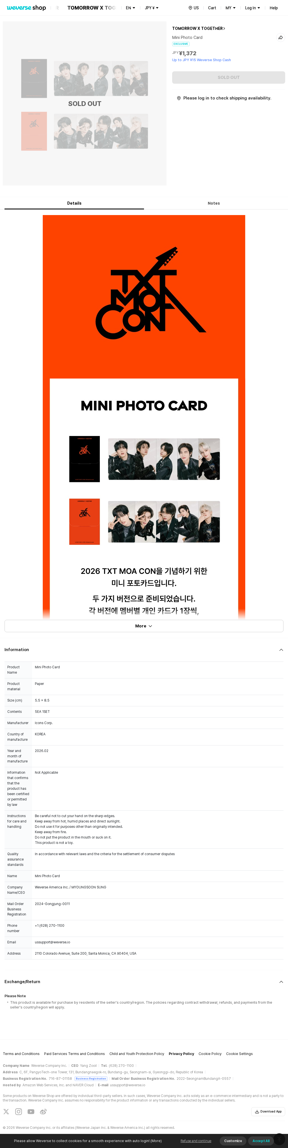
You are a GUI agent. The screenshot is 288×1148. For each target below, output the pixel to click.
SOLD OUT (229, 77)
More (140, 626)
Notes (214, 203)
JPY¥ (149, 8)
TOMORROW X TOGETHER (197, 28)
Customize (233, 1141)
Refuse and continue (196, 1141)
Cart (212, 8)
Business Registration (91, 1078)
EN (128, 8)
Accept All (261, 1141)
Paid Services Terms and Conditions (74, 1054)
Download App (271, 1111)
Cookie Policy (210, 1054)
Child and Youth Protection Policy (136, 1054)
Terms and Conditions (21, 1054)
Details (74, 203)
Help (274, 8)
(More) (156, 1141)
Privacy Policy (181, 1054)
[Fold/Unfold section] (144, 650)
